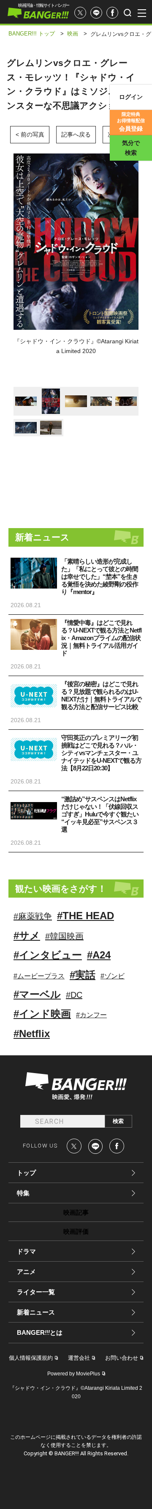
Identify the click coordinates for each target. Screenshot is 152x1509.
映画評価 (76, 1231)
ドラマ (26, 1251)
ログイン (131, 96)
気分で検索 (131, 148)
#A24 (99, 955)
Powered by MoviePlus (73, 1374)
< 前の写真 (30, 134)
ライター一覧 (36, 1291)
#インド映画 (42, 1013)
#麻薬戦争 (33, 916)
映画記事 (76, 1212)
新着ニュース (36, 1312)
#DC (74, 995)
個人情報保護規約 (31, 1358)
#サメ (27, 935)
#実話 (82, 974)
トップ (26, 1172)
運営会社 (79, 1358)
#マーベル (37, 994)
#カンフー (91, 1015)
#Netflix (32, 1033)
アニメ (26, 1271)
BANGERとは (39, 1332)
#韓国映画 (64, 936)
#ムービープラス (39, 976)
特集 (23, 1193)
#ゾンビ (112, 976)
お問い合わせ (121, 1358)
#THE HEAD (85, 915)
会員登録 (131, 122)
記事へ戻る (76, 134)
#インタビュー (48, 955)
